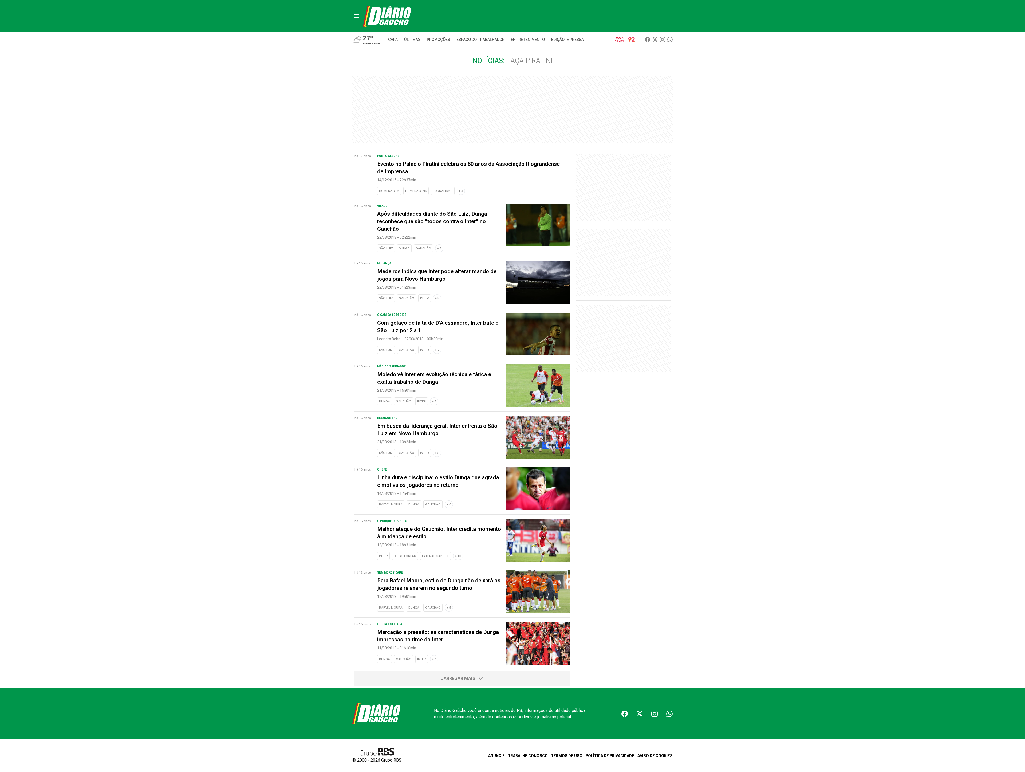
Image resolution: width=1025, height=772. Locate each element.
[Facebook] (647, 39)
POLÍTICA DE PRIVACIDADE (610, 756)
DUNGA (404, 248)
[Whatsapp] (670, 39)
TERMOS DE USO (566, 756)
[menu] (356, 16)
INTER (424, 298)
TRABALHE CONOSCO (528, 756)
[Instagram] (662, 39)
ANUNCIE (496, 756)
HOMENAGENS (416, 191)
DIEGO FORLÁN (405, 556)
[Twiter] (655, 39)
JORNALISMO (443, 191)
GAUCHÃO (423, 248)
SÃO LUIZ (386, 248)
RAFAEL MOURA (391, 504)
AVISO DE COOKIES (655, 756)
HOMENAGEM (389, 191)
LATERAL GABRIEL (435, 556)
